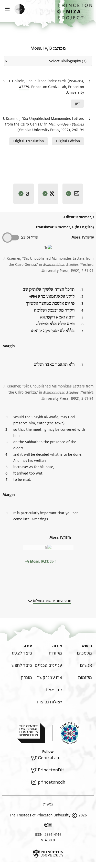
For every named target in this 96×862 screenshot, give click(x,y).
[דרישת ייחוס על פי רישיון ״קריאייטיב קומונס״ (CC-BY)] (48, 826)
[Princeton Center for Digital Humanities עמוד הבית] (31, 733)
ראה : (43, 561)
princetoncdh (51, 782)
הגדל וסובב (29, 237)
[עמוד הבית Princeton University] (48, 853)
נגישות (48, 804)
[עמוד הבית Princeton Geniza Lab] (65, 733)
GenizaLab (48, 758)
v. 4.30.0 (48, 840)
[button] (75, 13)
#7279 (24, 87)
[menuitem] (84, 653)
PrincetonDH (51, 770)
